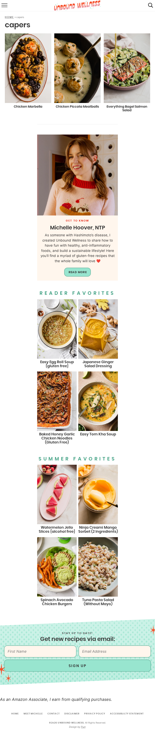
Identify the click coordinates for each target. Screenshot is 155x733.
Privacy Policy (94, 714)
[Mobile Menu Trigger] (4, 5)
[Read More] (77, 175)
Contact (53, 714)
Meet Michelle (33, 714)
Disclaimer (72, 714)
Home (9, 17)
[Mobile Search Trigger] (151, 5)
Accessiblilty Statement (127, 714)
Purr (83, 726)
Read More (78, 272)
